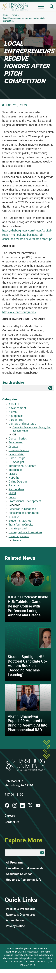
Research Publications (22, 509)
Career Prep (16, 420)
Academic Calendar (19, 874)
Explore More (23, 840)
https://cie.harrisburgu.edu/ (19, 312)
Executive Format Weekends (25, 868)
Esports (13, 446)
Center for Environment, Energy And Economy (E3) (31, 429)
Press (12, 497)
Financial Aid (16, 454)
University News (19, 536)
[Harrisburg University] (15, 6)
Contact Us (12, 822)
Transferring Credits (21, 524)
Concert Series (18, 438)
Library (13, 473)
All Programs (14, 862)
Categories (9, 399)
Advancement (17, 408)
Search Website (13, 382)
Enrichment (16, 442)
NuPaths (14, 477)
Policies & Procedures (20, 909)
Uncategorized (18, 528)
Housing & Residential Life (23, 880)
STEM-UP (14, 516)
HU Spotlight (16, 462)
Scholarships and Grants (24, 513)
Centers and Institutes (22, 423)
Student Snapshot (20, 520)
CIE (14, 434)
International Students (22, 466)
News (14, 14)
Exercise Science (19, 450)
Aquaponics (16, 416)
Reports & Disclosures (20, 914)
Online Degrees (18, 481)
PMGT (12, 493)
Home (5, 14)
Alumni (13, 412)
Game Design (17, 458)
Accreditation (15, 920)
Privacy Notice (15, 926)
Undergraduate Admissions (25, 532)
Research (14, 505)
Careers (10, 815)
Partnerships (16, 489)
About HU (15, 404)
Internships (15, 470)
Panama (14, 485)
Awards (16, 540)
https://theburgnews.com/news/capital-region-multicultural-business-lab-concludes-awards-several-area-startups (27, 235)
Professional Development (25, 501)
